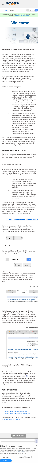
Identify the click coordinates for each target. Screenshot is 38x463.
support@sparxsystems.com (12, 419)
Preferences (5, 457)
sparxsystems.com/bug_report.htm (16, 412)
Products (4, 440)
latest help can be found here (22, 15)
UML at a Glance (6, 443)
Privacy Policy (19, 451)
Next (34, 19)
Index (6, 10)
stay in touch (20, 435)
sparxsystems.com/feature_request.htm (17, 414)
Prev (29, 19)
